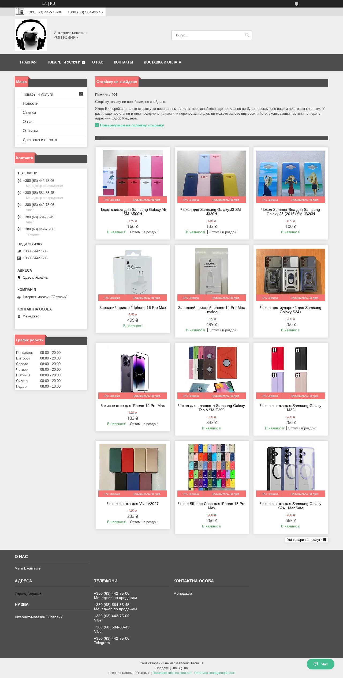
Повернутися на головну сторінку (132, 125)
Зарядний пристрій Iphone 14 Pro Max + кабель (211, 309)
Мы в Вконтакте (27, 568)
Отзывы (30, 130)
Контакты (123, 62)
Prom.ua (197, 663)
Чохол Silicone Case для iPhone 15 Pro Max (211, 505)
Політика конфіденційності (214, 673)
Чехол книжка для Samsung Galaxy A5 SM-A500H (132, 211)
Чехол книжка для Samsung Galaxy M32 (290, 407)
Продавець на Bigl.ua (171, 668)
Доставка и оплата (162, 62)
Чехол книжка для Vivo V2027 (133, 503)
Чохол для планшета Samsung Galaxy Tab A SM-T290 (211, 407)
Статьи (29, 112)
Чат (324, 664)
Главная (28, 62)
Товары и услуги (63, 62)
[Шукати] (247, 35)
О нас (97, 62)
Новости (30, 103)
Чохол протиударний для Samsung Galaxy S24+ (290, 309)
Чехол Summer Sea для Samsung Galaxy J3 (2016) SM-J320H (290, 211)
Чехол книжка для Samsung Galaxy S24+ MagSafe (290, 505)
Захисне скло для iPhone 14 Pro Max (132, 405)
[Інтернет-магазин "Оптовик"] (31, 35)
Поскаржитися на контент (172, 673)
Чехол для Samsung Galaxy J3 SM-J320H (211, 211)
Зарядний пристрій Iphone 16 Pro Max (132, 307)
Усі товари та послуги (304, 540)
